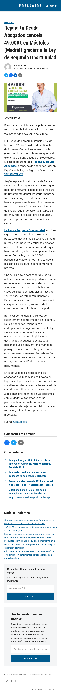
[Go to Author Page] (7, 66)
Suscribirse (30, 596)
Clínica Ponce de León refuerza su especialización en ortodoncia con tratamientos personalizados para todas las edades (29, 555)
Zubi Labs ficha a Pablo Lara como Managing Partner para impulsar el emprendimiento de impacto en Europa (30, 493)
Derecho (9, 22)
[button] (5, 6)
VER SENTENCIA (13, 174)
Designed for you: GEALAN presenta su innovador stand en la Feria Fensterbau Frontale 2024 (30, 464)
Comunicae (20, 65)
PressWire (30, 6)
